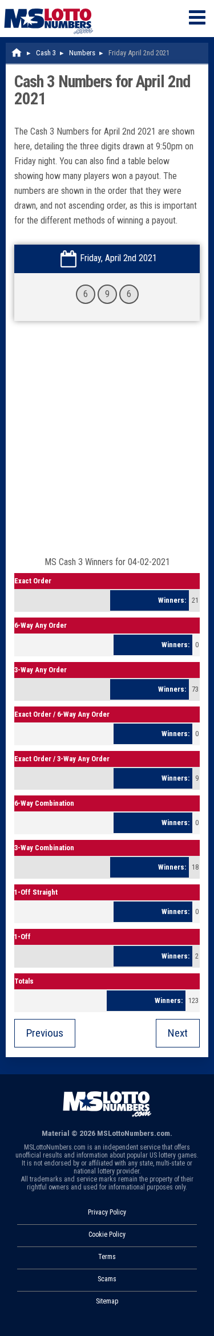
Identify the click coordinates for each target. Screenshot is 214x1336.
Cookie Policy (107, 1234)
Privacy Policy (107, 1212)
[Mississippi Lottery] (17, 52)
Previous (44, 1032)
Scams (107, 1279)
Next (178, 1032)
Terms (107, 1257)
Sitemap (107, 1301)
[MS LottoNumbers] (48, 5)
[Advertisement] (107, 444)
